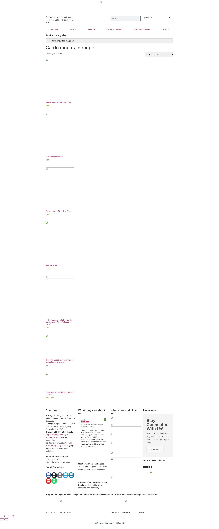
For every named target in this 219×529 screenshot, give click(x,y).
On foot (91, 29)
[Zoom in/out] (2, 516)
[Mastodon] (60, 475)
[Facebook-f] (48, 475)
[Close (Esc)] (15, 516)
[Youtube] (48, 481)
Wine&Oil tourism (114, 29)
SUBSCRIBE (155, 449)
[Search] (140, 18)
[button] (144, 467)
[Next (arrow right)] (6, 519)
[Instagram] (54, 475)
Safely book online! (141, 29)
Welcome (54, 29)
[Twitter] (65, 475)
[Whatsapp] (54, 481)
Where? (73, 29)
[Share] (11, 516)
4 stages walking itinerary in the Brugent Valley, (60, 434)
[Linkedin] (71, 475)
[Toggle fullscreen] (6, 516)
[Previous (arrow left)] (2, 519)
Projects (165, 29)
